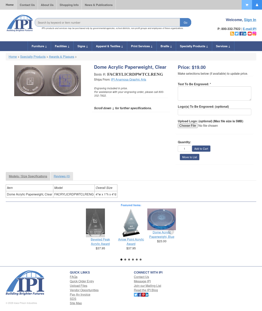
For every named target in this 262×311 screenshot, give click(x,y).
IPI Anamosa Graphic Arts (128, 79)
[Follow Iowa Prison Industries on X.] (237, 33)
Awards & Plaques (61, 56)
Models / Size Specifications (28, 176)
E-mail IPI (249, 28)
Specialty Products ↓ (194, 46)
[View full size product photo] (47, 80)
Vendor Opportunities (84, 290)
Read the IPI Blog (146, 290)
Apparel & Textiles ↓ (109, 46)
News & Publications (99, 5)
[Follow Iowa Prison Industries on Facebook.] (241, 33)
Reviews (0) (62, 176)
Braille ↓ (166, 46)
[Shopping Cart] (247, 5)
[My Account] (257, 5)
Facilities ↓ (62, 46)
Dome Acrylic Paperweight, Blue (161, 234)
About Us (47, 5)
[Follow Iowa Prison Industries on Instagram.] (254, 33)
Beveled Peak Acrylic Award (100, 241)
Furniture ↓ (39, 46)
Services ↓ (223, 46)
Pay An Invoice (80, 294)
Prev (91, 232)
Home (10, 4)
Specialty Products (33, 56)
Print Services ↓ (142, 46)
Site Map (76, 303)
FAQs (73, 277)
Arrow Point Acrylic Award (131, 241)
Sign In (250, 19)
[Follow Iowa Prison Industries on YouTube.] (250, 33)
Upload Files (78, 285)
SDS (73, 298)
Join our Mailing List (147, 285)
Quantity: (184, 142)
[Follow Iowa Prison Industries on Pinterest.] (143, 294)
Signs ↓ (82, 46)
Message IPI (142, 281)
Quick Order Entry (82, 281)
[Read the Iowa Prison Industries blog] (232, 33)
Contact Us (27, 5)
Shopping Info (69, 5)
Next (171, 232)
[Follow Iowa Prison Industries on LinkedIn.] (245, 33)
